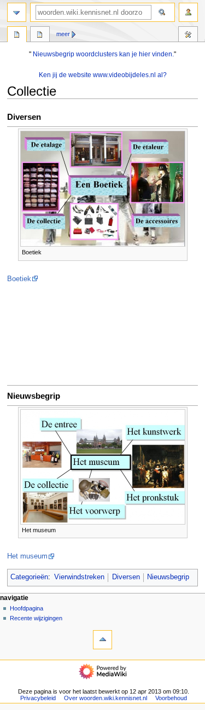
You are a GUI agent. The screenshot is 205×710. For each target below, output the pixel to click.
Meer (63, 34)
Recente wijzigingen (36, 618)
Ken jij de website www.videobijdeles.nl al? (103, 75)
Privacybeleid (38, 698)
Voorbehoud (171, 698)
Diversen (126, 577)
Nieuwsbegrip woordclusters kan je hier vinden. (103, 54)
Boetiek (19, 279)
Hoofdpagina (26, 608)
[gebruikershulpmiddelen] (188, 12)
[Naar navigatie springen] (16, 12)
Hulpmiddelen (188, 35)
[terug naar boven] (102, 639)
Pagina (17, 35)
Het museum (27, 556)
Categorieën (29, 577)
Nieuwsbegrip (168, 577)
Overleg (40, 35)
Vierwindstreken (79, 577)
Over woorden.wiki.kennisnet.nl (105, 698)
